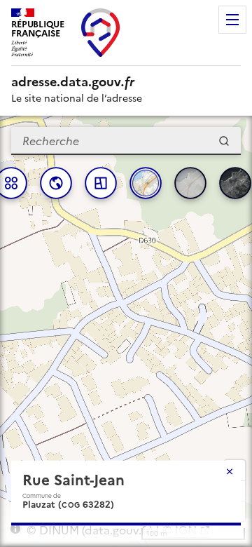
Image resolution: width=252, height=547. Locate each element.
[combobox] (126, 141)
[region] (126, 331)
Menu (232, 20)
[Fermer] (229, 471)
